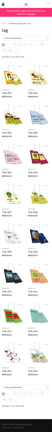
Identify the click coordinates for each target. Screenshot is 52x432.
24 (4, 50)
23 (42, 44)
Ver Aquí (31, 14)
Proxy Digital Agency (16, 427)
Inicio (4, 23)
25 (10, 50)
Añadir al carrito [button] (13, 86)
